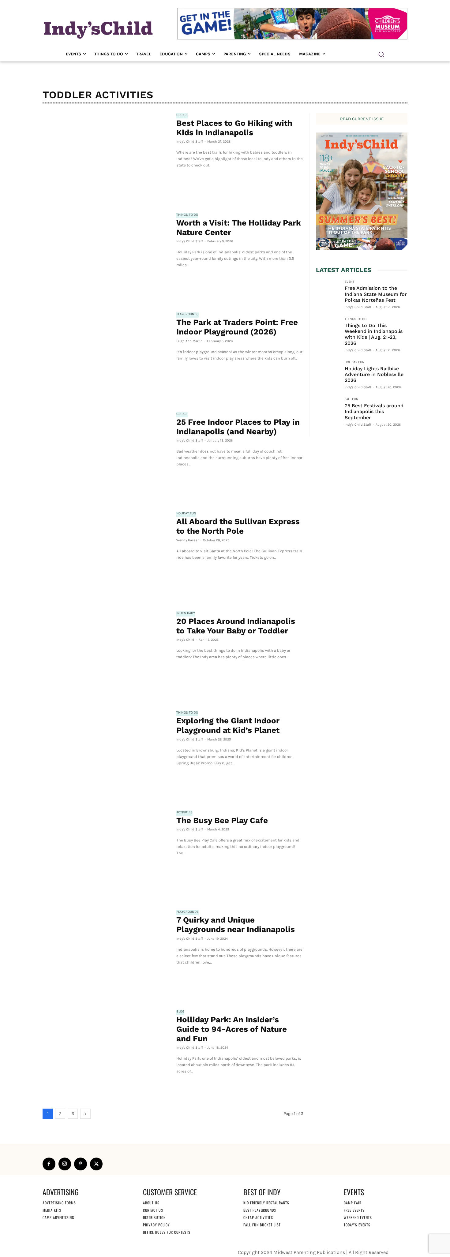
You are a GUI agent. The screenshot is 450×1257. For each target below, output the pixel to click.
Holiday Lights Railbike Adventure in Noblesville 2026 (374, 374)
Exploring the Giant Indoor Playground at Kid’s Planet (227, 725)
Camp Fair (353, 1202)
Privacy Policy (156, 1224)
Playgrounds (187, 314)
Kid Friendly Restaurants (266, 1202)
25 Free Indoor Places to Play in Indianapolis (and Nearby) (238, 426)
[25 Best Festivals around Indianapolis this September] (328, 409)
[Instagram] (64, 1164)
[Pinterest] (80, 1164)
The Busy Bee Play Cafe (222, 820)
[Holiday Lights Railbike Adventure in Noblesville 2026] (328, 372)
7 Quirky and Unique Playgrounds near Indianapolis (235, 924)
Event (349, 282)
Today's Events (357, 1224)
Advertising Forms (59, 1202)
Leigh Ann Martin (189, 341)
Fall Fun (351, 399)
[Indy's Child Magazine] (98, 28)
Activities (184, 812)
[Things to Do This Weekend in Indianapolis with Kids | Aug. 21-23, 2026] (328, 329)
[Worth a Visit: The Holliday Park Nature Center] (106, 255)
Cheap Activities (258, 1217)
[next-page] (85, 1114)
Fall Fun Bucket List (262, 1224)
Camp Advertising (58, 1217)
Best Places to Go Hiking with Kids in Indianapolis (234, 127)
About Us (151, 1202)
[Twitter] (96, 1164)
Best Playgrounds (259, 1210)
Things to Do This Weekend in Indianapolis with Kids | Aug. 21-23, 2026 (374, 334)
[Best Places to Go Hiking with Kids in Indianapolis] (106, 155)
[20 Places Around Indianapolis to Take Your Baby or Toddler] (106, 653)
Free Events (354, 1210)
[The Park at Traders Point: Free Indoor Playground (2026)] (106, 354)
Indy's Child (185, 640)
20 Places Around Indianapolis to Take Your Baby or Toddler (235, 626)
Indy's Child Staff (189, 142)
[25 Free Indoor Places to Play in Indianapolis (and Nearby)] (106, 454)
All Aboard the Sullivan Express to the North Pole (238, 526)
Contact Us (153, 1210)
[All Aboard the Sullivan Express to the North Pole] (106, 554)
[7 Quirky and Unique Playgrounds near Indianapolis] (106, 952)
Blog (180, 1011)
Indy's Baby (185, 613)
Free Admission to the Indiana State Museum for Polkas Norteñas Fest (376, 294)
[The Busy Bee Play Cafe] (106, 853)
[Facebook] (49, 1164)
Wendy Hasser (187, 540)
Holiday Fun (186, 513)
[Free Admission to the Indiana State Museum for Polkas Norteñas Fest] (328, 292)
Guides (182, 115)
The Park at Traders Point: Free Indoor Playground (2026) (237, 327)
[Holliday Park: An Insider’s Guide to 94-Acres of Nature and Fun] (106, 1052)
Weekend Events (358, 1217)
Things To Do (187, 215)
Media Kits (52, 1210)
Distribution (154, 1217)
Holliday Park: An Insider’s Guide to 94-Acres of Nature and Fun (231, 1029)
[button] (381, 54)
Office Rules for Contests (166, 1232)
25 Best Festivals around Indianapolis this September (374, 411)
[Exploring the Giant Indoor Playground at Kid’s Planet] (106, 753)
